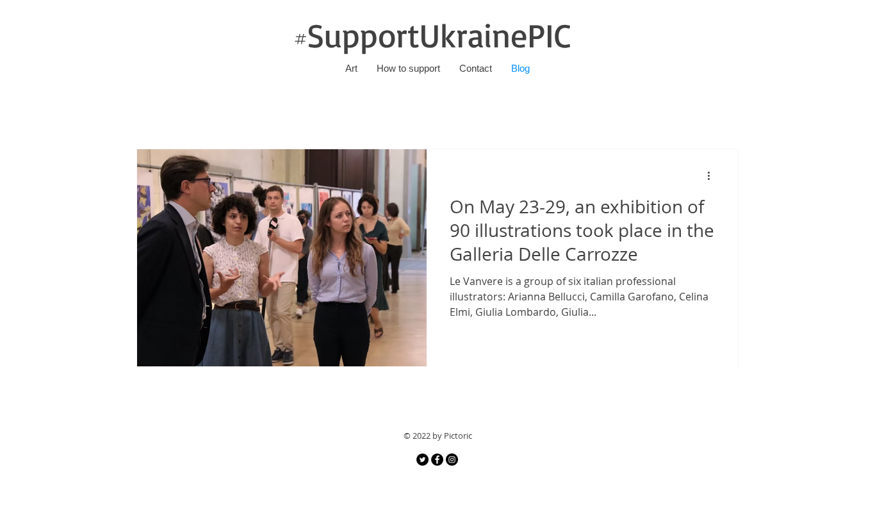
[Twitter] (422, 459)
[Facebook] (437, 459)
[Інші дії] (713, 175)
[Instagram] (452, 459)
